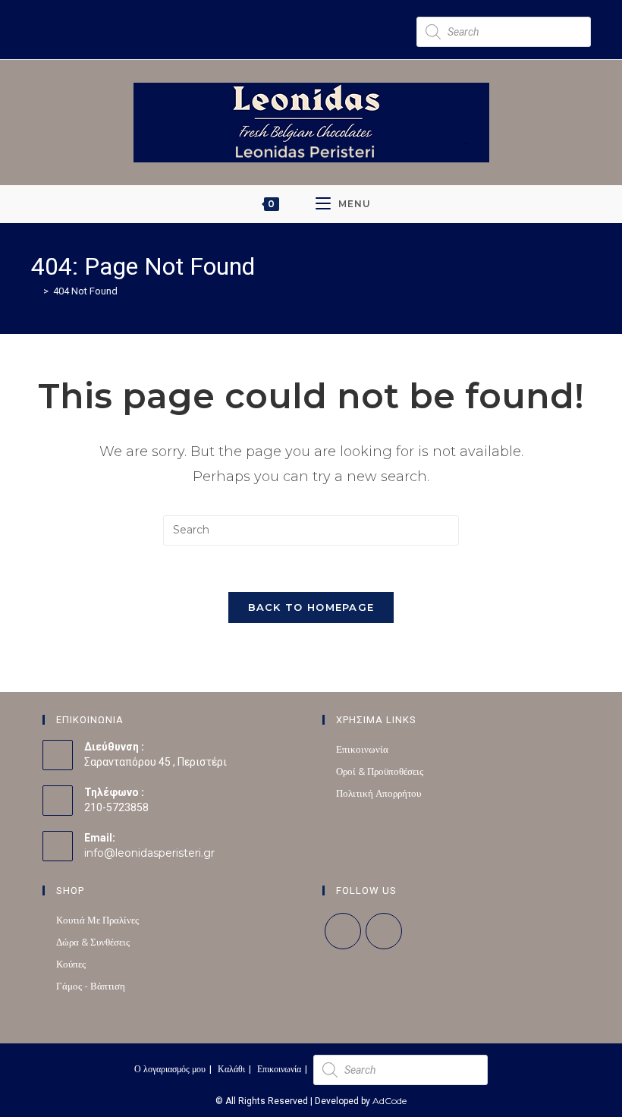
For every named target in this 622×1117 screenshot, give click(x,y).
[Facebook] (343, 931)
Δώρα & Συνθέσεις (93, 942)
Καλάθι (231, 1069)
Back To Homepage (311, 607)
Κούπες (71, 964)
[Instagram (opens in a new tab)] (230, 13)
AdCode (389, 1100)
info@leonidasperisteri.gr (149, 853)
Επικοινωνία (362, 749)
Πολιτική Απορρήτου (378, 793)
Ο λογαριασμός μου (170, 1069)
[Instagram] (384, 931)
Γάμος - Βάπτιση (90, 986)
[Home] (35, 291)
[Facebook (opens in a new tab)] (217, 13)
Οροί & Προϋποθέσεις (379, 771)
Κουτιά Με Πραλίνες (97, 920)
